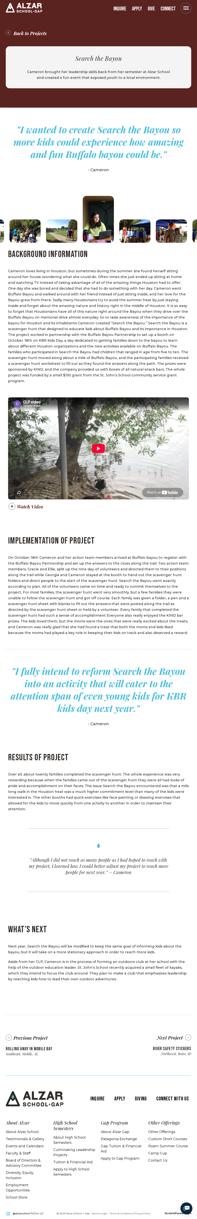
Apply (137, 9)
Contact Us (157, 1160)
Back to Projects (30, 33)
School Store (16, 1197)
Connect (168, 9)
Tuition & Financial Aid (73, 1162)
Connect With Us (172, 1099)
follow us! (28, 1213)
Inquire (120, 9)
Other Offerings (161, 1132)
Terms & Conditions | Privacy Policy (129, 1213)
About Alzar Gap (115, 1132)
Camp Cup (157, 1153)
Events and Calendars (25, 1146)
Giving (141, 1099)
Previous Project (30, 1038)
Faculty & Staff (18, 1153)
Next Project (170, 1037)
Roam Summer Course (168, 1146)
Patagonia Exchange (119, 1139)
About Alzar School (22, 1132)
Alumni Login (99, 1213)
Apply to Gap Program (120, 1158)
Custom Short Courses (167, 1139)
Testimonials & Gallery (25, 1139)
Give (151, 9)
